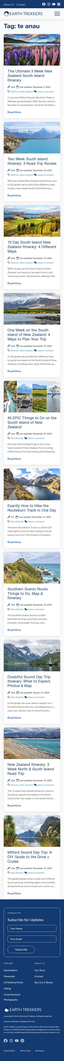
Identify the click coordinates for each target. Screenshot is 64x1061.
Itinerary (15, 91)
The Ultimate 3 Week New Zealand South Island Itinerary (29, 76)
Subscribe (21, 949)
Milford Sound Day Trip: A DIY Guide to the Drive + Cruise (29, 857)
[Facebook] (43, 4)
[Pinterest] (58, 4)
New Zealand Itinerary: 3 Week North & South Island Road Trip (30, 769)
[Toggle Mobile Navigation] (57, 13)
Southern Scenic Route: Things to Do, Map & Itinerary (27, 594)
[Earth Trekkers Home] (23, 13)
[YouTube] (53, 4)
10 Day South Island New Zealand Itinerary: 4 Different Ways (31, 247)
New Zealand (26, 91)
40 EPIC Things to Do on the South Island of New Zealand (32, 423)
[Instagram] (48, 4)
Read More (14, 112)
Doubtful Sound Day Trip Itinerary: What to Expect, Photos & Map (29, 682)
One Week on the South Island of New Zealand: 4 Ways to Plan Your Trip (28, 335)
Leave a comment (45, 91)
